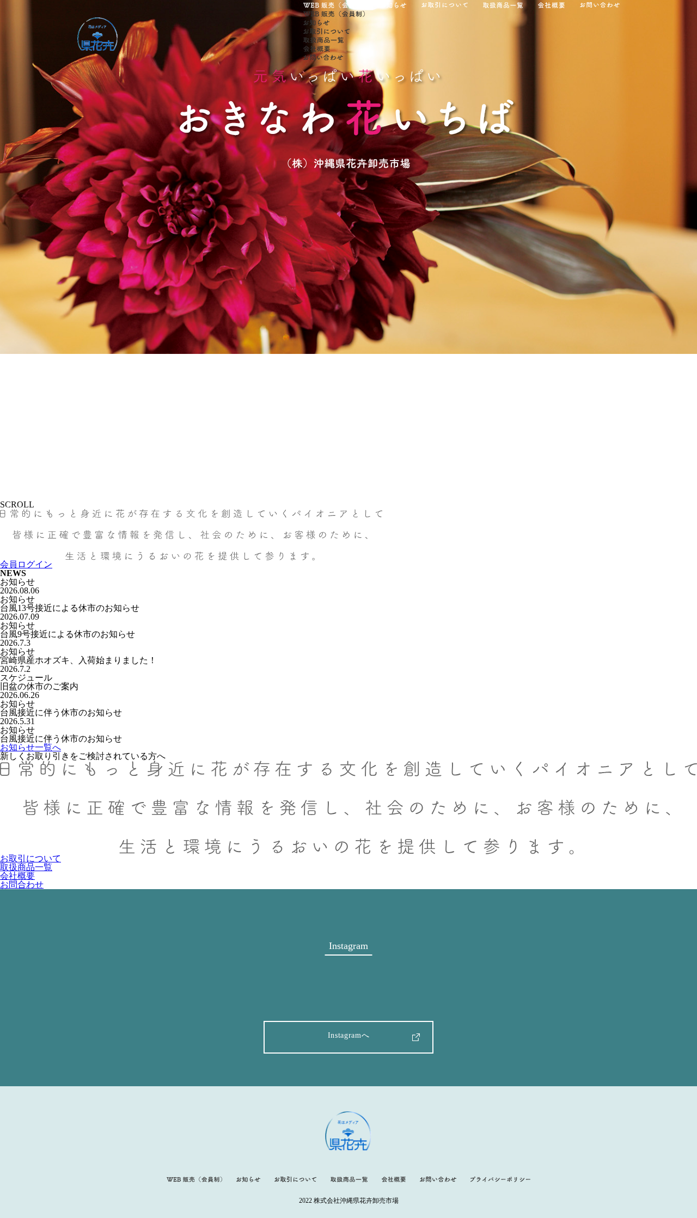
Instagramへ (349, 1035)
